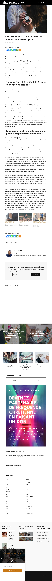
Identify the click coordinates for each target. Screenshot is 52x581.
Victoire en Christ (29, 513)
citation (27, 484)
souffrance (8, 510)
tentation (8, 511)
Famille (27, 489)
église (27, 515)
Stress (27, 510)
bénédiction (28, 482)
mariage (7, 496)
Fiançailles (8, 491)
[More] (20, 50)
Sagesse (28, 503)
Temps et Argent (9, 42)
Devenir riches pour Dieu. (10, 365)
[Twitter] (9, 50)
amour (27, 479)
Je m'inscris (13, 570)
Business (8, 482)
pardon (7, 499)
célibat (7, 487)
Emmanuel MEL (18, 250)
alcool (7, 479)
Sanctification (29, 506)
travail (27, 511)
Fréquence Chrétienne (13, 2)
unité (7, 513)
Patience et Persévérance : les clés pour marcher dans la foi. (39, 223)
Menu (49, 3)
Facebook (39, 3)
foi (26, 491)
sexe (7, 508)
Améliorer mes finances (42, 365)
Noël (7, 498)
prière (27, 501)
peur (7, 501)
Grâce (7, 492)
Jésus (7, 494)
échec (7, 515)
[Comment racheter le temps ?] (25, 217)
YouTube (43, 3)
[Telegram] (14, 50)
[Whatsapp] (12, 50)
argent (7, 481)
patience (28, 499)
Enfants (7, 489)
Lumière (27, 494)
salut (7, 506)
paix (27, 498)
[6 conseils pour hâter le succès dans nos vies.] (11, 217)
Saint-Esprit (8, 504)
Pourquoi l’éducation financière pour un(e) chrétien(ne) (26, 366)
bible (27, 481)
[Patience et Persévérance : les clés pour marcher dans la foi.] (39, 217)
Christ (7, 484)
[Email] (17, 50)
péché (7, 503)
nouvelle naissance (30, 496)
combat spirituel (29, 486)
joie (27, 492)
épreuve (7, 516)
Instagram (41, 3)
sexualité (28, 508)
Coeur (7, 486)
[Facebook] (7, 50)
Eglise (27, 487)
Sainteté (27, 504)
